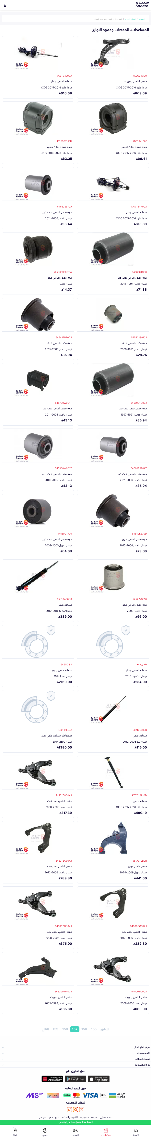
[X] (81, 1109)
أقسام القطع (130, 19)
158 (65, 1029)
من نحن (42, 1117)
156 (84, 1029)
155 (94, 1029)
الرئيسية (142, 19)
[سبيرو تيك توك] (69, 1109)
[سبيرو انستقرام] (75, 1109)
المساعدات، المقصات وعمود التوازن (108, 19)
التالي (45, 1029)
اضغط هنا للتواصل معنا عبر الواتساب (76, 1122)
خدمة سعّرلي (106, 1117)
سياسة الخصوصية (88, 1117)
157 (74, 1029)
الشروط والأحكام (70, 1117)
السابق (104, 1029)
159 (55, 1029)
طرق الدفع (54, 1117)
